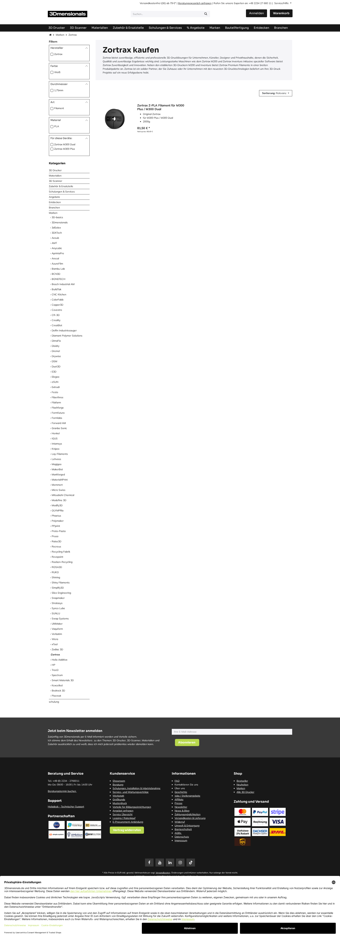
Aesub (55, 237)
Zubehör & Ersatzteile (61, 186)
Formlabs (57, 418)
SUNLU (56, 613)
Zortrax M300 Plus (64, 148)
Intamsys (57, 443)
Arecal (55, 258)
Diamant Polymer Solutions (67, 335)
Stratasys (57, 603)
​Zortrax (55, 654)
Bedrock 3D (58, 690)
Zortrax (58, 54)
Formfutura (58, 412)
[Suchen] (206, 14)
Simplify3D (58, 587)
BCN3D (56, 273)
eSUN (55, 382)
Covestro (57, 309)
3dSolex (56, 227)
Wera (55, 639)
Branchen (54, 207)
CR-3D (56, 315)
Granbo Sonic (59, 428)
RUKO (55, 572)
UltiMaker (57, 623)
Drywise (56, 356)
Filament (59, 108)
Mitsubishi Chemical (63, 495)
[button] (275, 93)
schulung (54, 701)
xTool (55, 644)
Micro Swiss (58, 490)
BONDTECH (58, 279)
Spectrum (57, 675)
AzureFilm (57, 263)
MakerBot (57, 469)
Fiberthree (57, 397)
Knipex (55, 448)
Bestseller (242, 780)
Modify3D (57, 505)
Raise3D (56, 541)
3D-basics (57, 217)
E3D (54, 371)
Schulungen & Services (62, 191)
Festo (55, 392)
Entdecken (55, 202)
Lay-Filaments (60, 454)
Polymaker (58, 520)
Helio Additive (59, 659)
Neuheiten (242, 784)
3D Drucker (55, 170)
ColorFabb (57, 299)
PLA (56, 126)
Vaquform (57, 628)
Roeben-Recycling (62, 562)
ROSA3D (57, 567)
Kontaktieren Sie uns (186, 784)
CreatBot (57, 325)
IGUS (55, 438)
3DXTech (57, 232)
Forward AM (59, 423)
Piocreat (56, 695)
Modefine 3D (59, 500)
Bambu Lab (58, 268)
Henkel (56, 433)
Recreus (56, 546)
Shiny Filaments (61, 582)
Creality (56, 320)
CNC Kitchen (59, 294)
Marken (60, 34)
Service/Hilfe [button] (281, 3)
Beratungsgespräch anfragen (194, 3)
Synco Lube (58, 608)
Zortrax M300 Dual (64, 144)
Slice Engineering (61, 592)
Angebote (54, 196)
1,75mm (58, 90)
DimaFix (56, 340)
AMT (54, 243)
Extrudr (56, 387)
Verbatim (57, 634)
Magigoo (56, 464)
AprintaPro (58, 253)
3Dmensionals (60, 222)
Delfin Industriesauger (64, 330)
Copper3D (57, 304)
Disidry (55, 345)
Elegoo (55, 376)
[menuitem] (237, 28)
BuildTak (56, 289)
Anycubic (57, 248)
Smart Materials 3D (63, 680)
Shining (56, 577)
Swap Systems (60, 618)
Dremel (56, 351)
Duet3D (56, 366)
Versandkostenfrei (150, 3)
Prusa (55, 536)
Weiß (57, 72)
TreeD (55, 670)
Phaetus (56, 515)
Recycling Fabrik (61, 551)
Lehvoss (56, 459)
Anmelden (256, 13)
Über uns (180, 788)
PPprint (56, 526)
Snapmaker (58, 598)
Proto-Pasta (59, 531)
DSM (54, 361)
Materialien (55, 175)
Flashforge (58, 407)
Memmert (57, 484)
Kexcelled (57, 685)
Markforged (58, 474)
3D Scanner (55, 181)
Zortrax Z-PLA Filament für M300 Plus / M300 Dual (160, 107)
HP (53, 664)
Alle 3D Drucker (245, 792)
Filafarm (56, 402)
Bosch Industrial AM (63, 284)
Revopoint (57, 556)
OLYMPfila (57, 510)
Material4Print (60, 479)
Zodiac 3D (57, 649)
